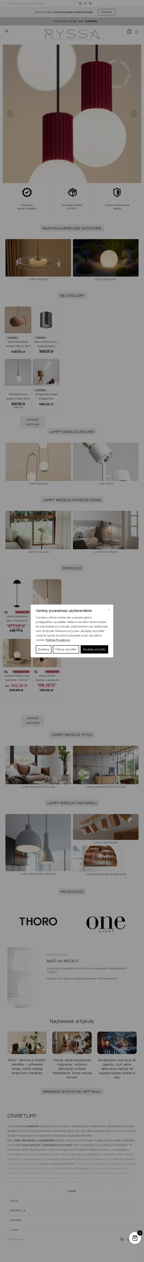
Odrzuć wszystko (66, 649)
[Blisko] (109, 610)
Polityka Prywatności (58, 640)
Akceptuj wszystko (94, 649)
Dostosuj (43, 649)
